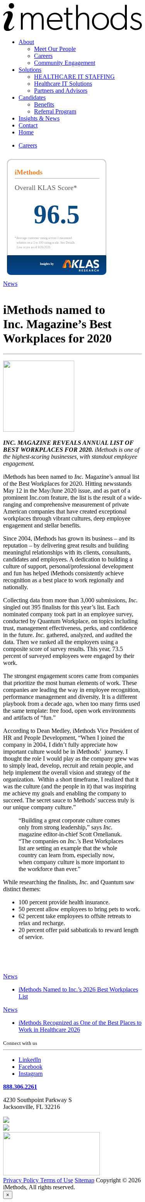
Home (26, 132)
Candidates (32, 97)
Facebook (31, 1066)
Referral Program (55, 111)
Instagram (31, 1073)
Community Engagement (64, 62)
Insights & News (39, 118)
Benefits (44, 104)
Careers (43, 56)
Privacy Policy (21, 1180)
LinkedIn (30, 1059)
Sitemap (84, 1180)
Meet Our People (55, 49)
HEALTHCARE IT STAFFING (74, 76)
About (26, 42)
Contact (28, 125)
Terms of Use (56, 1180)
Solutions (30, 69)
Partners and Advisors (60, 90)
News (10, 283)
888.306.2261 (20, 1086)
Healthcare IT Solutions (63, 83)
